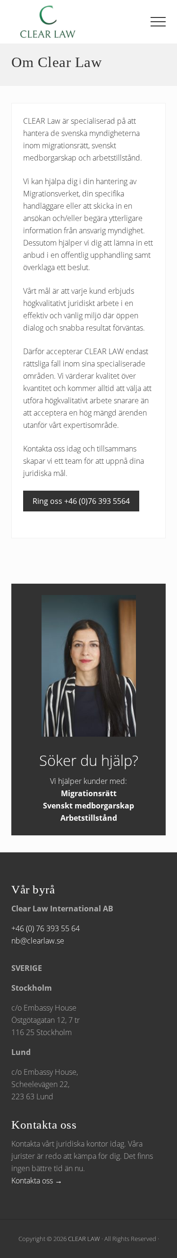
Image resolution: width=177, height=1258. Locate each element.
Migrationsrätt (89, 793)
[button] (158, 22)
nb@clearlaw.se (37, 940)
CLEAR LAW (84, 1238)
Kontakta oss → (36, 1180)
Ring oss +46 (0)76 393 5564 (81, 501)
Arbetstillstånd (88, 818)
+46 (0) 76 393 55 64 (45, 928)
